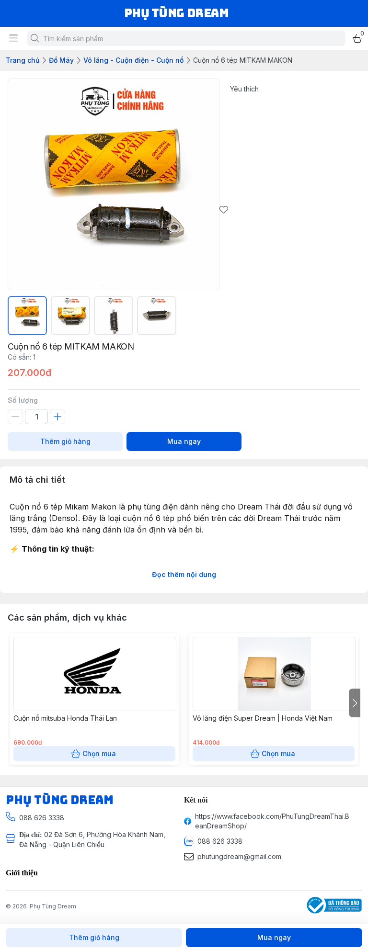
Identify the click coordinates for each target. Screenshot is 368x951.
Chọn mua (99, 753)
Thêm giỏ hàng (65, 441)
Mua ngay (184, 441)
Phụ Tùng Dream (53, 906)
